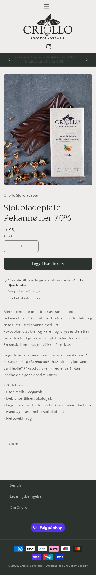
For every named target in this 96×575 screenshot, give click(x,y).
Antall (8, 236)
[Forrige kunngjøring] (9, 59)
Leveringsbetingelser (26, 497)
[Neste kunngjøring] (86, 59)
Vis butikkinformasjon (26, 298)
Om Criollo (18, 508)
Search (15, 486)
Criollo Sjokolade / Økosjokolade (41, 565)
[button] (46, 6)
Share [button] (13, 444)
